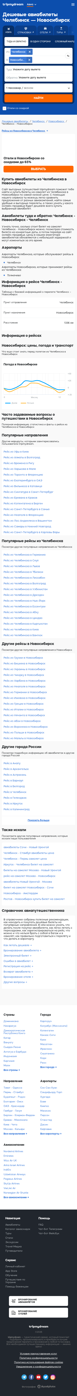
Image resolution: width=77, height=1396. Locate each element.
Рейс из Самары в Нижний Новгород (27, 526)
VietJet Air (10, 1188)
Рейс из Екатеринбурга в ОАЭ (23, 480)
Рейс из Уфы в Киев (16, 451)
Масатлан (46, 1044)
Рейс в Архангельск (16, 769)
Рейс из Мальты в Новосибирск (24, 738)
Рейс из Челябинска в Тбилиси (23, 572)
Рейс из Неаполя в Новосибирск (24, 686)
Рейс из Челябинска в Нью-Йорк (24, 600)
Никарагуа (10, 1026)
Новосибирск (56, 121)
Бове (43, 1101)
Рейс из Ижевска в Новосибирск (24, 698)
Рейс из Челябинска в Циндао (23, 618)
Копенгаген (47, 1030)
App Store (11, 1271)
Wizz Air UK (10, 1160)
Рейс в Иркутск (13, 803)
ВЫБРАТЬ (38, 169)
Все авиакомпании (15, 1197)
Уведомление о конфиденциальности (38, 1366)
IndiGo (7, 1170)
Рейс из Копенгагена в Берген (23, 503)
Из (8, 52)
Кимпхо (44, 1106)
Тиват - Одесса (13, 1088)
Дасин (44, 1124)
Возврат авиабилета (17, 971)
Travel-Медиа (13, 1246)
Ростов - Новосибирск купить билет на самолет (34, 899)
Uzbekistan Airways (14, 1174)
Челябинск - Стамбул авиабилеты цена (29, 853)
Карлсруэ (46, 1021)
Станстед (46, 1120)
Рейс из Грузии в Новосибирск (23, 657)
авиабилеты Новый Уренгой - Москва (28, 882)
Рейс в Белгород (14, 786)
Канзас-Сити (48, 1035)
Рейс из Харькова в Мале (20, 469)
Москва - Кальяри (14, 1129)
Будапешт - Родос (14, 1097)
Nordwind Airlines (13, 1151)
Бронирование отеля (18, 977)
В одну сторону (40, 41)
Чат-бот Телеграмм (50, 1229)
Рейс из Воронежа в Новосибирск (26, 727)
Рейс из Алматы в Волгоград (22, 457)
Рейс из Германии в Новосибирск (25, 692)
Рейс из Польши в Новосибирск (24, 732)
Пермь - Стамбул (14, 1092)
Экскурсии (11, 1242)
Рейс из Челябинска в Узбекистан (26, 589)
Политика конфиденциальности (38, 1358)
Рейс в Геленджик (15, 798)
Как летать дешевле (17, 945)
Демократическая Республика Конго (14, 1032)
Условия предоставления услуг (38, 1353)
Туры (8, 1233)
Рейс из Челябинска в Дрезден (24, 595)
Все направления (14, 1133)
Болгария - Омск (13, 1101)
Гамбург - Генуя (13, 1111)
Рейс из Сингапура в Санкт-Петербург (28, 492)
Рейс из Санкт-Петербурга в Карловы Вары (32, 532)
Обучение (11, 1275)
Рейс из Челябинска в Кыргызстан (26, 623)
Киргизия (9, 1061)
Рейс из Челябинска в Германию (25, 554)
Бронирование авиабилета (22, 950)
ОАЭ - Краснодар (14, 1106)
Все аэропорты (50, 1133)
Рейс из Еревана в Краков (20, 497)
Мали (7, 1065)
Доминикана (11, 1021)
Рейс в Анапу (12, 763)
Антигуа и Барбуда (15, 1052)
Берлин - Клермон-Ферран (19, 1115)
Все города (47, 1067)
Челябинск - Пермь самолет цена (25, 858)
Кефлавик (46, 1129)
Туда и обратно (16, 41)
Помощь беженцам (16, 1286)
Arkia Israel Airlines (14, 1165)
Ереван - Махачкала (15, 1120)
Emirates (8, 1156)
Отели (9, 1238)
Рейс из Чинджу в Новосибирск (24, 675)
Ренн (43, 1063)
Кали (43, 1040)
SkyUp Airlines (12, 1183)
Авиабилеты (12, 1225)
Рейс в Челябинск (15, 792)
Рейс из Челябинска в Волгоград (25, 583)
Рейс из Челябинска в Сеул (21, 560)
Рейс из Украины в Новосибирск (24, 669)
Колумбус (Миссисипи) (53, 1026)
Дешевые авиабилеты (15, 121)
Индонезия (10, 1056)
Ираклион (46, 1049)
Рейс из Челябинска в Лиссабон (24, 577)
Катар (7, 1038)
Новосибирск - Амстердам (21, 893)
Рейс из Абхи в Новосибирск (22, 721)
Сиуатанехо (47, 1053)
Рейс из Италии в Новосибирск (24, 709)
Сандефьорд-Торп (51, 1092)
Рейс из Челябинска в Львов (22, 566)
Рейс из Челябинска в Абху (21, 612)
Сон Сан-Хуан (48, 1088)
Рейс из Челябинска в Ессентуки (24, 606)
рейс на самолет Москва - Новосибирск (29, 876)
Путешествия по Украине (15, 1280)
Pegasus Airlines (13, 1179)
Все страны (11, 1070)
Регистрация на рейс (18, 966)
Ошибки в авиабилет (17, 961)
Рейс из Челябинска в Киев (21, 629)
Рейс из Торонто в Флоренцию (23, 474)
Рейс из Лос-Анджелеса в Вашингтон (28, 520)
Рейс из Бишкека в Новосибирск (24, 663)
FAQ (40, 1225)
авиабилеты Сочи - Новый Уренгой (26, 847)
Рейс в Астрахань (15, 775)
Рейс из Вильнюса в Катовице (23, 486)
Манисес (45, 1111)
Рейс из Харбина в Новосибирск (24, 680)
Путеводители (13, 1251)
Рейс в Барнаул (13, 780)
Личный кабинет (15, 1266)
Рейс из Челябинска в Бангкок (23, 635)
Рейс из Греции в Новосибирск (24, 703)
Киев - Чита (10, 1124)
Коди (43, 1058)
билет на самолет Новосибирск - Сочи (29, 887)
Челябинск (38, 121)
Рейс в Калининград (17, 809)
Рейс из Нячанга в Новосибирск (24, 715)
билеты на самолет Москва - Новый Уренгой (32, 870)
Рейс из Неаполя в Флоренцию (24, 515)
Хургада (45, 1097)
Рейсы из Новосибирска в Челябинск (23, 131)
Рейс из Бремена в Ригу (19, 463)
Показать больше (38, 820)
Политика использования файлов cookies (38, 1362)
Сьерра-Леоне (12, 1047)
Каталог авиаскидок (17, 1229)
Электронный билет (17, 955)
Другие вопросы (14, 982)
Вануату (8, 1042)
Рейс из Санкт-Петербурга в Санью (27, 509)
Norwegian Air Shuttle (16, 1193)
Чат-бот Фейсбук (48, 1233)
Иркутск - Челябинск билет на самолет (29, 864)
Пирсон (44, 1115)
